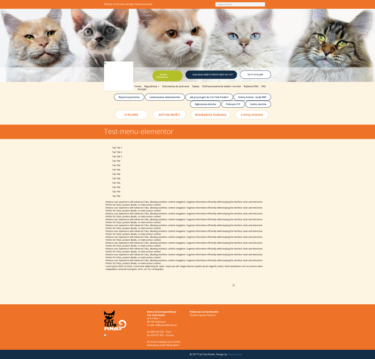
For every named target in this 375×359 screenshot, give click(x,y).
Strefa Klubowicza (162, 75)
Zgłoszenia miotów (205, 104)
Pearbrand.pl (235, 354)
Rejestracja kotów (129, 97)
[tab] (187, 147)
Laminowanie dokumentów (165, 97)
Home (138, 86)
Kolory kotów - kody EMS (252, 97)
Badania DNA (251, 86)
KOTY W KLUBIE (255, 74)
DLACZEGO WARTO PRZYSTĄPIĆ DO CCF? (213, 74)
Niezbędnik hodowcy (210, 115)
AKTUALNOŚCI (169, 115)
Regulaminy (151, 86)
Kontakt (142, 89)
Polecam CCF (233, 104)
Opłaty (195, 86)
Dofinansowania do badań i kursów (221, 86)
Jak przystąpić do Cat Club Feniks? (209, 97)
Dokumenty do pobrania (175, 86)
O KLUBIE (131, 115)
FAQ (263, 86)
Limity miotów (258, 104)
